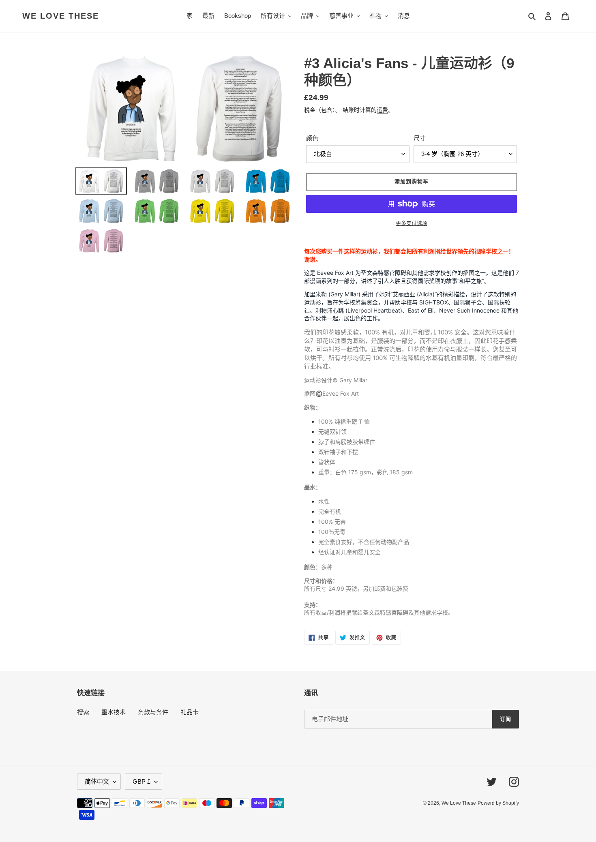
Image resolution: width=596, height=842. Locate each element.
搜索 (83, 712)
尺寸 (420, 138)
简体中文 (97, 781)
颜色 (312, 138)
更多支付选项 (411, 223)
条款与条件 (153, 712)
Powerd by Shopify (498, 803)
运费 (382, 110)
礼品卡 (189, 712)
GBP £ (141, 781)
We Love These (60, 15)
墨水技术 (113, 712)
